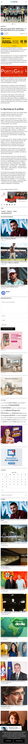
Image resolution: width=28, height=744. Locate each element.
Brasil (22, 402)
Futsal (14, 211)
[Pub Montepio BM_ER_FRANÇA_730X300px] (14, 41)
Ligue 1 (2, 417)
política (5, 421)
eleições (10, 413)
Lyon (23, 417)
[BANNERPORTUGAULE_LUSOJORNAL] (14, 71)
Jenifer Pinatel (5, 545)
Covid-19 (3, 211)
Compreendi (8, 740)
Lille (5, 417)
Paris (18, 419)
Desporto (3, 26)
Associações (13, 403)
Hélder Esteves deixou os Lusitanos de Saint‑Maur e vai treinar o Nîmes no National (14, 262)
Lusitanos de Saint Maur (17, 417)
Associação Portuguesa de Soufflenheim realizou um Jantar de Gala (13, 589)
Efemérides (5, 413)
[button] (25, 495)
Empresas (15, 413)
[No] (26, 737)
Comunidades (6, 408)
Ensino (20, 413)
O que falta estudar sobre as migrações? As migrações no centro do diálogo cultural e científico (13, 706)
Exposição (25, 413)
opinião (14, 419)
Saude (18, 421)
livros (11, 417)
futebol (12, 415)
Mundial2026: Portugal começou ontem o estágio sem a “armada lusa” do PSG (14, 238)
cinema (6, 405)
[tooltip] (2, 205)
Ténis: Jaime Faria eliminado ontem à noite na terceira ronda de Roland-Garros (13, 286)
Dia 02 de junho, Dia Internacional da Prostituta (9, 637)
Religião (15, 421)
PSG (11, 421)
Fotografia (6, 415)
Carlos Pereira (5, 614)
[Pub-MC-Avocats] (14, 197)
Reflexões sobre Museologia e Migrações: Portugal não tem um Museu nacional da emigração (13, 567)
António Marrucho (6, 568)
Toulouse (21, 421)
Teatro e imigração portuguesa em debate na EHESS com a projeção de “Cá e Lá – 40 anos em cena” (14, 612)
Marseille (2, 419)
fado (2, 415)
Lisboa (7, 417)
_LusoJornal (5, 591)
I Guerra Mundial (22, 415)
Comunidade (13, 405)
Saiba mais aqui (19, 740)
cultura (8, 410)
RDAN (7, 33)
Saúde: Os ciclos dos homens (6, 657)
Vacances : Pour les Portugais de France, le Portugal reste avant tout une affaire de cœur (14, 543)
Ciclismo (2, 405)
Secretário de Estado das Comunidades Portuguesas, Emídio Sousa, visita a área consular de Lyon (13, 682)
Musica (9, 419)
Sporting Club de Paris (6, 213)
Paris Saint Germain (22, 419)
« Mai (2, 490)
